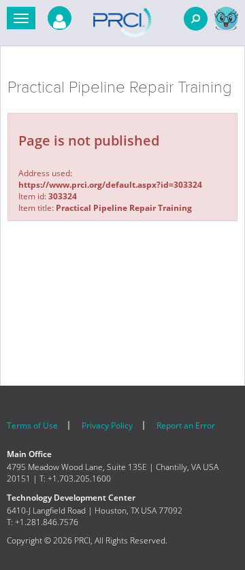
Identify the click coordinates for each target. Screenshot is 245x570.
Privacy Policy (107, 425)
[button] (21, 18)
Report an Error (186, 425)
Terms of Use (32, 425)
